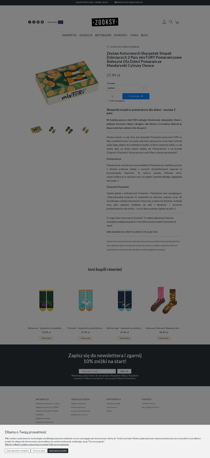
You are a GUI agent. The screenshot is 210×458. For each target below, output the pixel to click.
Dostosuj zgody (39, 451)
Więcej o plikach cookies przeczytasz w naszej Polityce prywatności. (37, 444)
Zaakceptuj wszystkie (58, 451)
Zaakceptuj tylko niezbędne (18, 451)
